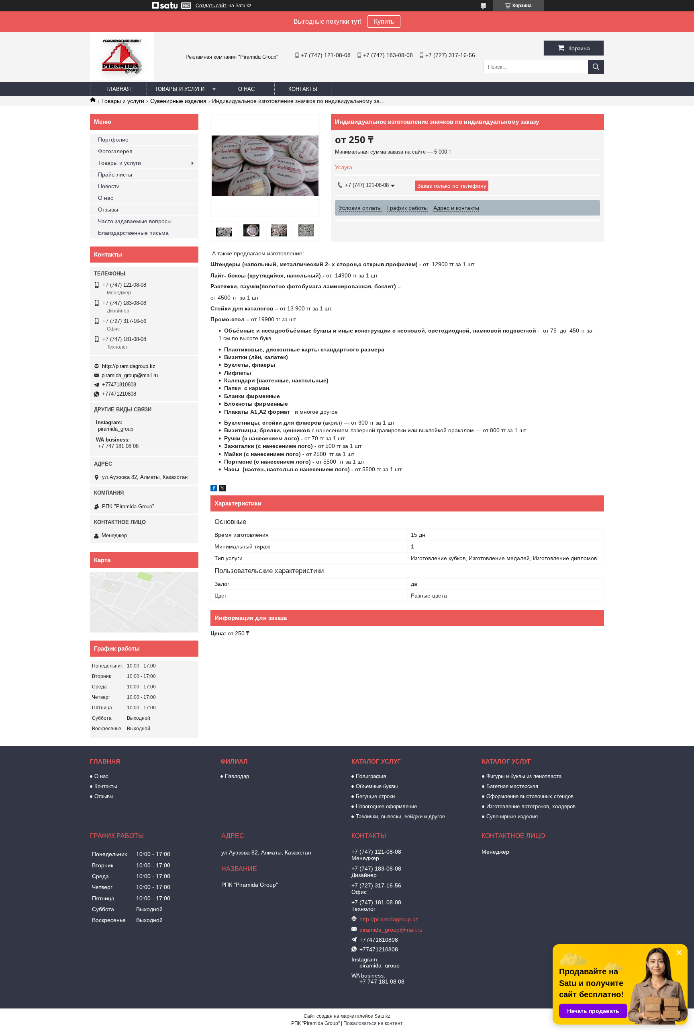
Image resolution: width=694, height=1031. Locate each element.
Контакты (302, 89)
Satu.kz (382, 1016)
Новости (109, 186)
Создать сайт (211, 5)
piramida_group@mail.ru (130, 375)
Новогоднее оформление (386, 806)
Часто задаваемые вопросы (134, 221)
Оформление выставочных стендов (530, 796)
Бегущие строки (375, 796)
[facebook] (213, 489)
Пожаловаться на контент (373, 1023)
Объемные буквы (377, 786)
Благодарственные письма (133, 233)
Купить (384, 21)
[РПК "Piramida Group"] (122, 78)
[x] (222, 489)
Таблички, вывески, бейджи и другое (400, 816)
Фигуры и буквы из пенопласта (523, 776)
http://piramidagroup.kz (128, 366)
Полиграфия (371, 776)
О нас (246, 89)
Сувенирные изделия (178, 101)
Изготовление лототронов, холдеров (531, 806)
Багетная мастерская (512, 786)
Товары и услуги (179, 89)
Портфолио (113, 139)
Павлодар (237, 776)
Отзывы (108, 209)
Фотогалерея (115, 151)
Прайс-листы (115, 174)
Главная (118, 89)
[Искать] (596, 67)
